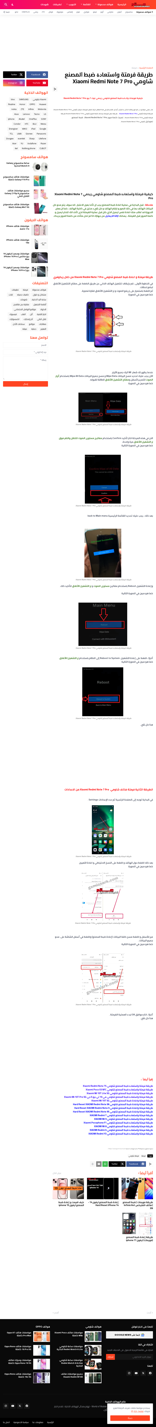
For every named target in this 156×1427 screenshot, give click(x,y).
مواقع (32, 324)
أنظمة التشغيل (39, 304)
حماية (33, 329)
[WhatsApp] (105, 1164)
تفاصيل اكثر (139, 1411)
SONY (43, 119)
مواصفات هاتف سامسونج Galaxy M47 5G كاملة (16, 205)
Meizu (43, 124)
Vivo (13, 99)
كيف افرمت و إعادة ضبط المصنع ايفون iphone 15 (71, 1204)
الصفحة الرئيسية (146, 68)
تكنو (16, 12)
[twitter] (143, 1373)
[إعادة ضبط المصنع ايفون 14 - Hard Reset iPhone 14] (102, 1188)
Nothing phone (28, 148)
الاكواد (43, 309)
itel (16, 148)
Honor (22, 104)
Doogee (10, 139)
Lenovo (26, 114)
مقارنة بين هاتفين (21, 304)
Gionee (29, 134)
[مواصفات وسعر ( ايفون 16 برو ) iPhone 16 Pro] (39, 271)
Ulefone (42, 139)
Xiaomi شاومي (39, 99)
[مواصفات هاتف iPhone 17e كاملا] (39, 230)
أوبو (101, 12)
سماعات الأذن (19, 324)
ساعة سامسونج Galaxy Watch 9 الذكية (17, 164)
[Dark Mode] (12, 4)
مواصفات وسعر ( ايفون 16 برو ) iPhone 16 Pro (16, 269)
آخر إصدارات (28, 319)
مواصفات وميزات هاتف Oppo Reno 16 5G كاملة (19, 1361)
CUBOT (43, 148)
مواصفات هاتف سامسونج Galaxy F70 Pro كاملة (16, 178)
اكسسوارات (14, 319)
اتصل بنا (6, 1422)
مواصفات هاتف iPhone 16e (17, 241)
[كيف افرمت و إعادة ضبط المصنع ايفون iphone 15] (68, 1188)
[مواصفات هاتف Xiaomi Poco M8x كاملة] (93, 1336)
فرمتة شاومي (134, 1155)
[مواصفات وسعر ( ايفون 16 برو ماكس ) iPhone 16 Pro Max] (39, 257)
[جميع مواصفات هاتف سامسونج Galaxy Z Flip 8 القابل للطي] (39, 194)
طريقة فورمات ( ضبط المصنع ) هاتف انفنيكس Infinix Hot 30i (138, 1205)
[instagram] (129, 1373)
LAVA (19, 134)
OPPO (32, 104)
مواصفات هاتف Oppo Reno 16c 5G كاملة (17, 1375)
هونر (78, 12)
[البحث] (6, 5)
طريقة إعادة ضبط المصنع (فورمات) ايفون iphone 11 (139, 1239)
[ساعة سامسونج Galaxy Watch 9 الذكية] (39, 167)
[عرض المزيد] (92, 1164)
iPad (33, 129)
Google (43, 129)
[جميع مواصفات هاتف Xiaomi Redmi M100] (93, 1378)
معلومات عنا (37, 1422)
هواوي (86, 12)
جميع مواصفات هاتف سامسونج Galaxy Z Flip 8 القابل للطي (17, 193)
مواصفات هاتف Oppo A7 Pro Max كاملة (19, 1334)
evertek (21, 139)
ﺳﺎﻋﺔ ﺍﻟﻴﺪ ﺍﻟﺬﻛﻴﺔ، (39, 300)
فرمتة (134, 68)
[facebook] (150, 1373)
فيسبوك (13, 314)
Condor (17, 124)
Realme (11, 104)
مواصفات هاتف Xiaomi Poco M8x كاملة (69, 1334)
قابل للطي (41, 319)
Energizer (13, 129)
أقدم (56, 1312)
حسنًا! (130, 1418)
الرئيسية (121, 4)
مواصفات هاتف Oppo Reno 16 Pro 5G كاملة (17, 1347)
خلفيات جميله (23, 295)
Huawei (42, 104)
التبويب (72, 4)
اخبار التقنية (41, 314)
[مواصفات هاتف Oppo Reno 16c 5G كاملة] (41, 1378)
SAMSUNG (23, 99)
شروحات (45, 4)
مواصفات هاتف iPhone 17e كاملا (17, 227)
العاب (23, 314)
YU (22, 143)
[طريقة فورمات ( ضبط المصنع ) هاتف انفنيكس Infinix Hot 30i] (137, 1188)
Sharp (32, 139)
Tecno (37, 114)
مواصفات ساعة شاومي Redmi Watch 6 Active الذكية (71, 1363)
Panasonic (41, 134)
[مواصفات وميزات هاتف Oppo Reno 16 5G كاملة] (41, 1364)
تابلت (11, 295)
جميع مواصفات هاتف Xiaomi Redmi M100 (72, 1375)
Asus (16, 114)
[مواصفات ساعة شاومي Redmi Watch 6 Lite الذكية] (93, 1350)
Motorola (42, 109)
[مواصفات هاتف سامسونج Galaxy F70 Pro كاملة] (39, 180)
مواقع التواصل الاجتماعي (25, 309)
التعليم (43, 329)
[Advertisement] (78, 40)
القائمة (86, 4)
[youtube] (136, 1373)
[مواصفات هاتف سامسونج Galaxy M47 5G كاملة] (39, 208)
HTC (26, 124)
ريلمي (35, 12)
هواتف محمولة (105, 4)
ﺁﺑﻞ (31, 314)
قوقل (50, 12)
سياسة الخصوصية (21, 1422)
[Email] (99, 1164)
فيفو (95, 12)
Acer (14, 143)
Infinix (31, 109)
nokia (13, 109)
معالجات (42, 324)
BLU (34, 124)
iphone (11, 119)
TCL (11, 134)
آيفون (119, 12)
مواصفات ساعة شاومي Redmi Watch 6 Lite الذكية (70, 1347)
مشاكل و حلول (39, 295)
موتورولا (60, 12)
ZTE (43, 12)
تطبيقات (57, 4)
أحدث (149, 1312)
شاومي (110, 12)
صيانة (24, 329)
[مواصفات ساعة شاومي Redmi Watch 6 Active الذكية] (93, 1364)
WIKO (24, 129)
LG (45, 114)
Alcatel (22, 119)
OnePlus (26, 12)
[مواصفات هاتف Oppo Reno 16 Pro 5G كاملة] (41, 1350)
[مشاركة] (55, 89)
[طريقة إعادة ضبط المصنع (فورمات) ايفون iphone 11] (137, 1223)
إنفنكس (70, 12)
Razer (43, 143)
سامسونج (129, 12)
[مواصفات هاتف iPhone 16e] (39, 243)
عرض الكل (57, 1173)
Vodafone (31, 143)
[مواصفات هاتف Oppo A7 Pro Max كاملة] (41, 1336)
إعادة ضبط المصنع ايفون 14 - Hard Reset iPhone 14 (103, 1204)
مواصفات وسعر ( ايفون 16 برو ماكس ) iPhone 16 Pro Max (16, 256)
